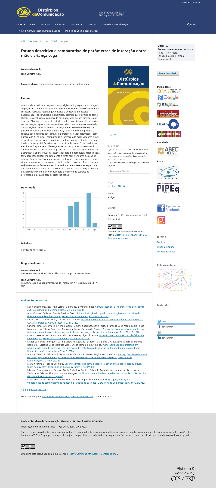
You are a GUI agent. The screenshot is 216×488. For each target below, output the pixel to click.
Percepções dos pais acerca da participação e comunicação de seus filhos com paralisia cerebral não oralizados (87, 356)
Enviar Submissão (168, 73)
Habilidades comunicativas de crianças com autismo (106, 373)
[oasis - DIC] (168, 107)
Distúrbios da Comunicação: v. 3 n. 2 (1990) (71, 366)
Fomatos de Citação (119, 171)
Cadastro (185, 2)
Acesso (196, 2)
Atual (33, 24)
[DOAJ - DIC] (169, 92)
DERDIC (92, 24)
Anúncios (60, 24)
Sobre (19, 24)
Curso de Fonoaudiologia (115, 24)
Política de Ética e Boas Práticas (82, 30)
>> (44, 389)
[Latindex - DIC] (168, 116)
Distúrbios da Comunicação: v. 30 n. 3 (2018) (116, 332)
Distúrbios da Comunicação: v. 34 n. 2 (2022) (121, 382)
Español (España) (166, 246)
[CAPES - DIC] (169, 136)
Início (23, 41)
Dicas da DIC (76, 24)
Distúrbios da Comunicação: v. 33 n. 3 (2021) (56, 322)
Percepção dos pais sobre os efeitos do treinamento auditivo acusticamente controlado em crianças (85, 330)
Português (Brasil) (166, 251)
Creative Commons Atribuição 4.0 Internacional (92, 453)
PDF (114, 134)
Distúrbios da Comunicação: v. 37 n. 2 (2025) (66, 338)
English (161, 242)
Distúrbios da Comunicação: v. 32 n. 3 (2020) (50, 351)
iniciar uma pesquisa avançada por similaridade (67, 396)
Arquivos (45, 24)
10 (39, 389)
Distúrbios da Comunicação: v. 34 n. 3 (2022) (85, 316)
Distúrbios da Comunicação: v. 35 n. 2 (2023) (60, 309)
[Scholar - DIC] (168, 99)
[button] (176, 321)
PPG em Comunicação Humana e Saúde (39, 30)
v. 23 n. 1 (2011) (49, 41)
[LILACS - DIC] (168, 128)
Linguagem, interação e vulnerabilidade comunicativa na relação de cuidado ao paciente (78, 381)
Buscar (193, 24)
